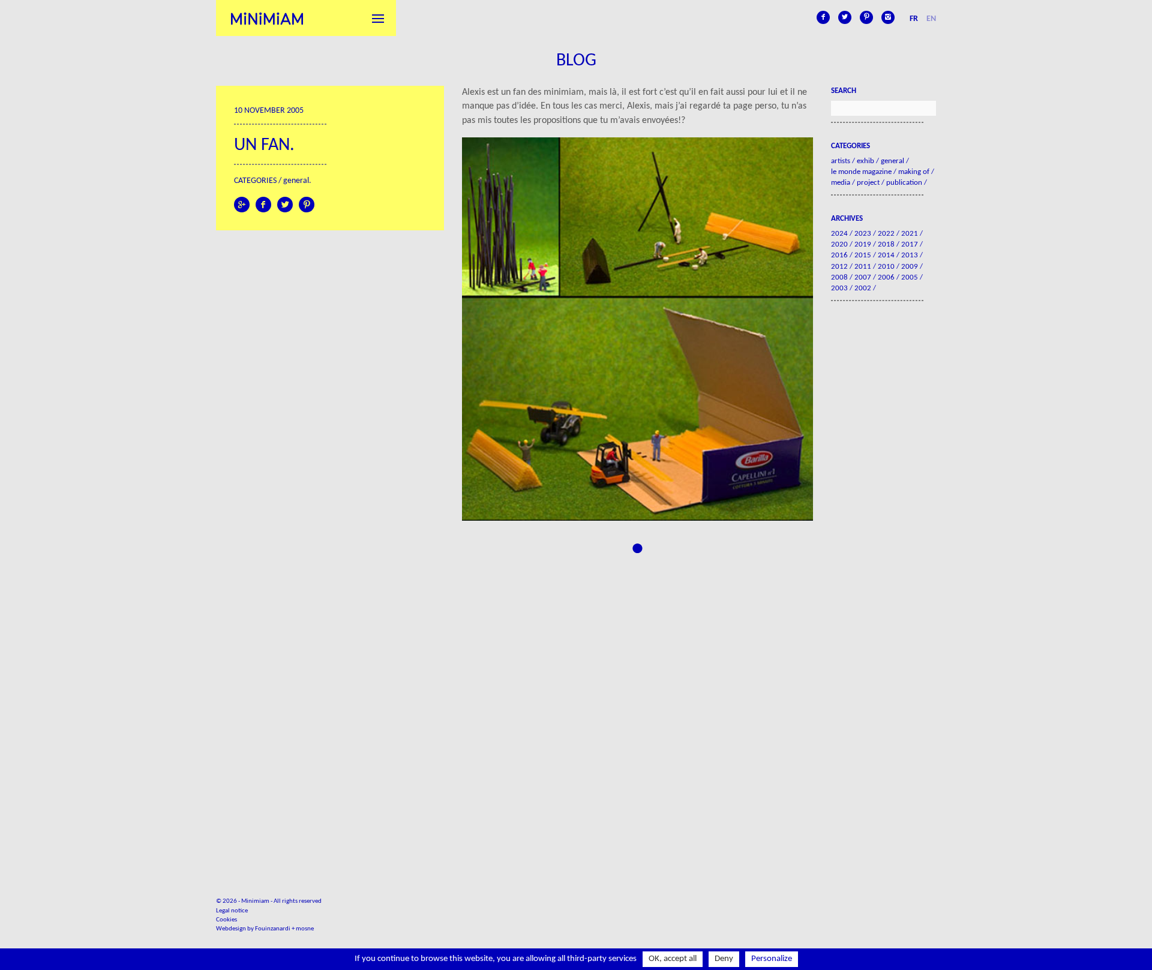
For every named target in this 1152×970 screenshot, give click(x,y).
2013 (909, 255)
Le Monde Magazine (861, 172)
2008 (839, 277)
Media (840, 183)
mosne (305, 929)
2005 (909, 277)
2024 (839, 234)
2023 (862, 234)
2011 (862, 267)
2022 (886, 234)
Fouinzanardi (272, 929)
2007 (862, 277)
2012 (839, 267)
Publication (904, 183)
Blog (576, 61)
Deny (724, 958)
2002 (862, 288)
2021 (909, 234)
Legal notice (232, 911)
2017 (909, 244)
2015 (862, 255)
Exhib (865, 161)
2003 (839, 288)
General (296, 180)
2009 (909, 267)
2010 (886, 267)
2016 (839, 255)
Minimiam (267, 18)
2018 (886, 244)
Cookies (226, 920)
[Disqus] (637, 706)
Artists (840, 161)
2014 (886, 255)
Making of (913, 172)
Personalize (771, 958)
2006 (886, 277)
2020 (839, 244)
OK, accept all (673, 958)
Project (868, 183)
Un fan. (264, 145)
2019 (862, 244)
